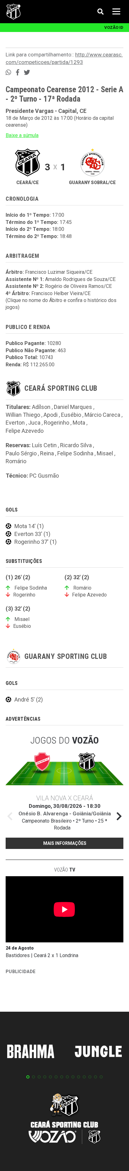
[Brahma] (30, 1052)
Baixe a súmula (22, 135)
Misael (105, 453)
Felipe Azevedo (25, 430)
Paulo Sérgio (21, 453)
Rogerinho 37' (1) (35, 541)
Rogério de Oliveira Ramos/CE (78, 286)
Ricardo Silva (76, 445)
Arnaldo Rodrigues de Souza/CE (80, 279)
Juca (34, 422)
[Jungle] (98, 1052)
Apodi (51, 414)
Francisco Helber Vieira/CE (60, 293)
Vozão (64, 870)
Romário (16, 461)
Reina (47, 453)
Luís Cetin (44, 445)
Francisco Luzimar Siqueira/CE (58, 272)
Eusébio (71, 414)
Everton (15, 422)
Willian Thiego (23, 414)
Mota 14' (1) (29, 526)
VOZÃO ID (113, 27)
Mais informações (64, 843)
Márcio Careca (102, 414)
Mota (79, 422)
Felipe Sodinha (75, 453)
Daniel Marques (73, 407)
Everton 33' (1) (32, 534)
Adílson (41, 407)
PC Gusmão (44, 475)
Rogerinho (56, 422)
